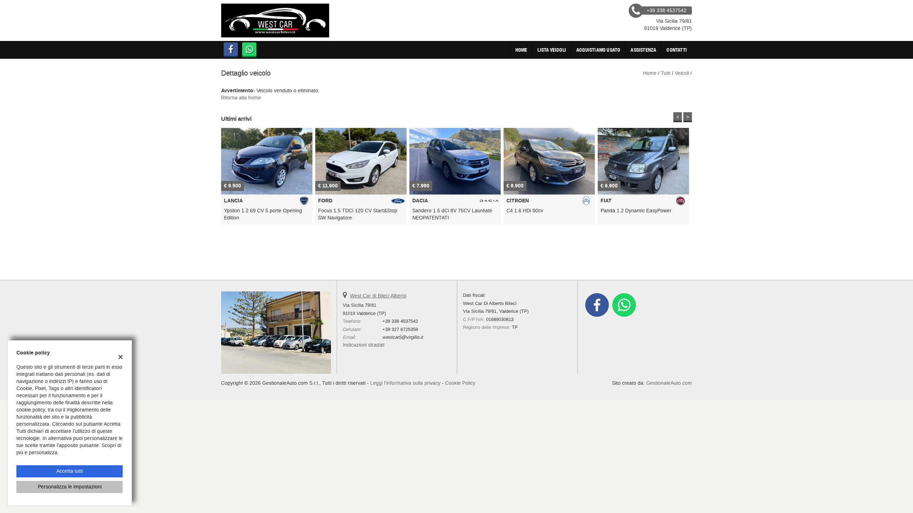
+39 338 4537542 (400, 321)
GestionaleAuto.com (669, 383)
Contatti (677, 50)
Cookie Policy (460, 383)
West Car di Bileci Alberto (378, 295)
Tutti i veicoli (675, 73)
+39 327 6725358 (400, 329)
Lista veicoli (551, 50)
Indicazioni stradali (363, 345)
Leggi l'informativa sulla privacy (405, 383)
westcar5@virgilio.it (402, 337)
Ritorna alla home (241, 97)
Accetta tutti (69, 471)
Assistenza (643, 50)
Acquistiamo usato (598, 50)
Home (521, 50)
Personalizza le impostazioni (70, 486)
